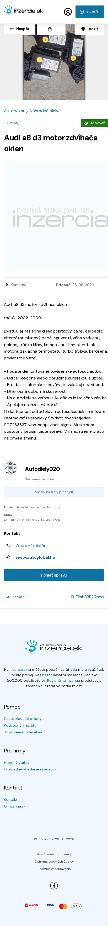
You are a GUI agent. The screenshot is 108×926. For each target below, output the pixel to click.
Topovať (97, 123)
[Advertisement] (54, 216)
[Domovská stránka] (23, 12)
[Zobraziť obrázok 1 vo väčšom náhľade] (54, 59)
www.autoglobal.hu (35, 557)
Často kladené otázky (23, 718)
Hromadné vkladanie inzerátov (30, 769)
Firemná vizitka (16, 762)
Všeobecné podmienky (54, 854)
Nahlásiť (19, 597)
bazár (47, 675)
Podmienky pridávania (54, 869)
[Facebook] (54, 885)
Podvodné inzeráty (20, 725)
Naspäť (22, 28)
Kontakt (11, 799)
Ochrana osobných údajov (54, 861)
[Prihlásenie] (67, 11)
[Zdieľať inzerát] (51, 29)
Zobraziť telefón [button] (31, 545)
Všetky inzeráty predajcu (54, 492)
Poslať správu (54, 575)
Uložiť (93, 29)
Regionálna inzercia (63, 680)
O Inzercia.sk (14, 806)
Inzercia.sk (18, 669)
